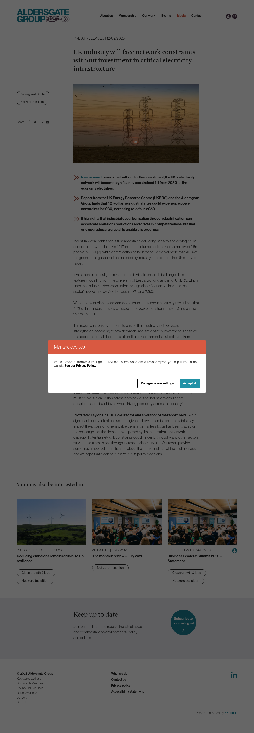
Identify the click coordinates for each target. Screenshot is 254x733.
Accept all (190, 383)
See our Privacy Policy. (80, 365)
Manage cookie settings (157, 383)
